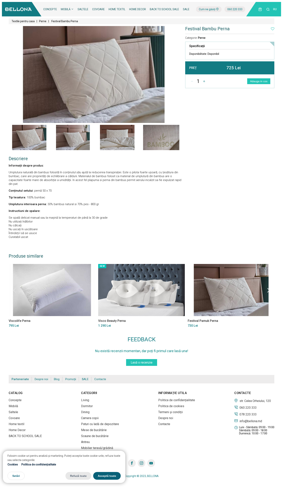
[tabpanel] (29, 137)
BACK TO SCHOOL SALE (164, 9)
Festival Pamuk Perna (203, 321)
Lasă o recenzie (141, 362)
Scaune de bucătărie (95, 436)
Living (85, 400)
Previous (14, 290)
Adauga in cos (258, 81)
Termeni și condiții (170, 412)
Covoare (98, 9)
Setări (16, 476)
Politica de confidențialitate (38, 464)
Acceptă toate (107, 476)
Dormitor (87, 406)
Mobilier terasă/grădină (97, 448)
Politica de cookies (171, 406)
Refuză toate (78, 476)
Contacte (100, 379)
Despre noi (41, 379)
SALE (186, 9)
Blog (56, 379)
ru (275, 9)
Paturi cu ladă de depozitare (100, 424)
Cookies (13, 464)
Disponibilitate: (204, 53)
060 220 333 (234, 9)
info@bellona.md (250, 421)
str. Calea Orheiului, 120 (255, 401)
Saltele (83, 9)
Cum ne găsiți (207, 9)
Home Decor (137, 9)
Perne (42, 21)
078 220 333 (248, 414)
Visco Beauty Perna (112, 321)
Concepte (50, 9)
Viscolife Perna (19, 321)
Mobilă (66, 9)
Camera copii (90, 418)
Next (268, 290)
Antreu (85, 442)
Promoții (70, 379)
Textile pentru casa (23, 21)
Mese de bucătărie (94, 430)
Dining (85, 412)
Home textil (117, 9)
